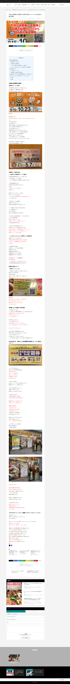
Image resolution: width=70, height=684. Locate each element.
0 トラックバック (35, 611)
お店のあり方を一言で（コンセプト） (36, 587)
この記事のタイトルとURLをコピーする (25, 50)
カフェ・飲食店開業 (29, 18)
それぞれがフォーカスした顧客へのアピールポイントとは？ (19, 75)
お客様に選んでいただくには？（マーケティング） (19, 18)
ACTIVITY (38, 4)
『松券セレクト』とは (14, 70)
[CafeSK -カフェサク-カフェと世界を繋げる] (9, 5)
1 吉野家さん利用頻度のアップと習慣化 (19, 65)
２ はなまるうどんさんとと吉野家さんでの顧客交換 (21, 67)
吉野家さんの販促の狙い (14, 63)
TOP (16, 4)
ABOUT (19, 4)
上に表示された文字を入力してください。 (25, 634)
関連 (11, 79)
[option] (14, 659)
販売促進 (33, 18)
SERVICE (33, 4)
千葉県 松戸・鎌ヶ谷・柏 (27, 588)
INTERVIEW (24, 4)
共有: (11, 77)
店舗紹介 (30, 587)
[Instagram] (60, 5)
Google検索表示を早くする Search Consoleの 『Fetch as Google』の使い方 (13, 551)
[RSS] (63, 5)
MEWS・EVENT (44, 4)
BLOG (29, 4)
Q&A (49, 4)
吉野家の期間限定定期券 (13, 60)
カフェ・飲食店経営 (37, 18)
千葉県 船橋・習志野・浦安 (30, 603)
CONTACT (53, 4)
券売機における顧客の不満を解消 (16, 72)
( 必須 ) (11, 616)
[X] (61, 5)
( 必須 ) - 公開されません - (11, 619)
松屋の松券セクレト (12, 68)
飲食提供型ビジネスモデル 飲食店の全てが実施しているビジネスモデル (35, 551)
